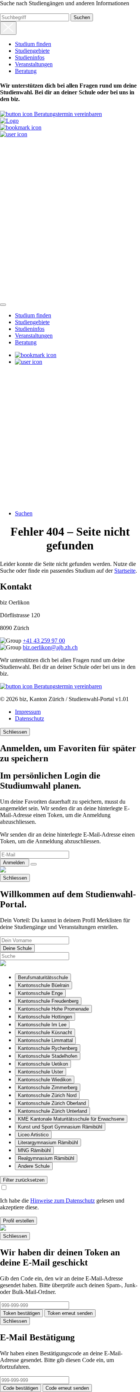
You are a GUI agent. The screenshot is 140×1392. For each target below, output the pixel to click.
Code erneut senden (67, 1388)
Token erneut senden (70, 1313)
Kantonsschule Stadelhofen (47, 1056)
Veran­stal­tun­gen (34, 64)
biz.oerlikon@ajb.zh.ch (50, 647)
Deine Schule (17, 948)
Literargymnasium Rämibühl (48, 1142)
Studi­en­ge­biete (32, 51)
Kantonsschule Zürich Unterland (52, 1111)
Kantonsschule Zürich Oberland (52, 1103)
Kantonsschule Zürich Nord (47, 1095)
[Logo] (9, 121)
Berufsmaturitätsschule (43, 977)
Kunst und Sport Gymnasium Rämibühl (60, 1127)
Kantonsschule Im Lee (42, 1024)
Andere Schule (34, 1166)
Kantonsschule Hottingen (45, 1017)
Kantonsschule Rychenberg (47, 1048)
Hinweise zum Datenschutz (62, 1200)
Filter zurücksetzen (23, 1180)
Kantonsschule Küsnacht (45, 1032)
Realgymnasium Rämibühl (46, 1158)
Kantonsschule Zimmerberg (47, 1087)
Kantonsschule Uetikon (43, 1064)
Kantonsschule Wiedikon (44, 1079)
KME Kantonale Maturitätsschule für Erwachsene (71, 1119)
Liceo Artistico (33, 1134)
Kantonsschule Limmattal (45, 1040)
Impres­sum (28, 712)
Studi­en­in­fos (29, 57)
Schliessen (15, 732)
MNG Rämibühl (34, 1150)
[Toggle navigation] (3, 305)
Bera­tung (26, 71)
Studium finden (33, 44)
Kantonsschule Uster (40, 1072)
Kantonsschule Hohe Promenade (53, 1009)
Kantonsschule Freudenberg (48, 1001)
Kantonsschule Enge (40, 993)
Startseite (125, 570)
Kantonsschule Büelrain (43, 985)
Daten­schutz (29, 718)
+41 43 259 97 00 (44, 640)
